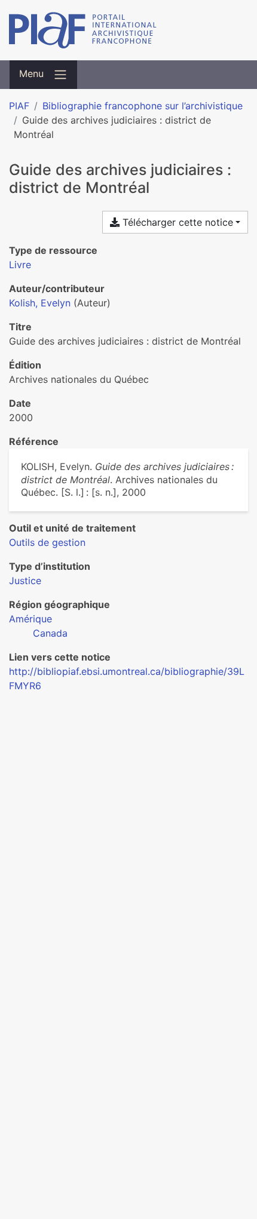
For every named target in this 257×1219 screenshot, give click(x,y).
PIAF (19, 106)
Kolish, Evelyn (40, 303)
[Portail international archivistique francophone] (128, 30)
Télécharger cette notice (176, 222)
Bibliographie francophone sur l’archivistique (142, 106)
